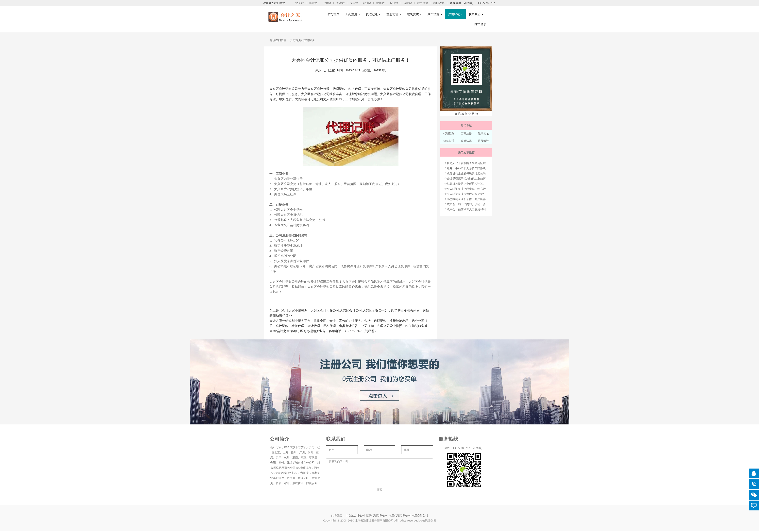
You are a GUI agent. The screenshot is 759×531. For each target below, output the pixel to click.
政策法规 (466, 141)
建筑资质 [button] (413, 14)
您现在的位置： (279, 40)
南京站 (313, 3)
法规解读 (308, 40)
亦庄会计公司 (420, 515)
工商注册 (466, 133)
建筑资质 (448, 141)
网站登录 (480, 24)
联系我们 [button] (475, 14)
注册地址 (483, 133)
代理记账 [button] (372, 14)
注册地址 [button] (392, 14)
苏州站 (367, 3)
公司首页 (333, 14)
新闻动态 (275, 315)
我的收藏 (439, 3)
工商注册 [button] (351, 14)
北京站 (299, 3)
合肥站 (407, 3)
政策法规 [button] (434, 14)
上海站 (327, 3)
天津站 (340, 3)
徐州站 (380, 3)
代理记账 (448, 133)
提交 (379, 489)
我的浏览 (422, 3)
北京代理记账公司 (377, 515)
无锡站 (354, 3)
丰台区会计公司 (355, 515)
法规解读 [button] (454, 14)
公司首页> (296, 40)
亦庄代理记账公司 (400, 515)
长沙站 (394, 3)
